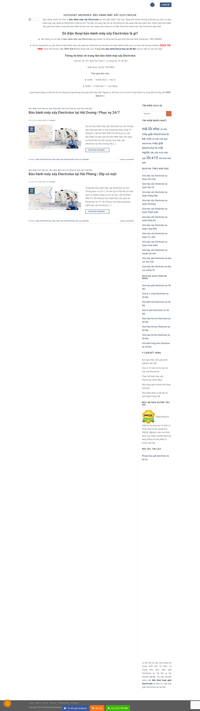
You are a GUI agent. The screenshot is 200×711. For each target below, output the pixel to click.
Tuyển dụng (63, 703)
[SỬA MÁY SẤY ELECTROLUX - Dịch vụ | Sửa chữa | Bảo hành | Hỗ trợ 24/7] (42, 5)
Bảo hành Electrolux (38, 108)
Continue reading (97, 150)
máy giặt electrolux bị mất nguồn (152, 148)
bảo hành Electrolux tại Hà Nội (121, 49)
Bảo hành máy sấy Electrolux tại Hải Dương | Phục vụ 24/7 (74, 112)
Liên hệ (53, 703)
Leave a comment (127, 159)
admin (52, 120)
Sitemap (74, 703)
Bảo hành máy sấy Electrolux (62, 108)
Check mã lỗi (124, 5)
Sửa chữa (65, 5)
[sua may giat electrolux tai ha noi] (157, 556)
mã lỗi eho (150, 129)
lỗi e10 (152, 157)
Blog (45, 703)
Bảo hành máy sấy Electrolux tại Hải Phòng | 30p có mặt (72, 174)
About (38, 703)
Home (31, 703)
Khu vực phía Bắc (84, 108)
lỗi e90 (163, 129)
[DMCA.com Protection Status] (148, 416)
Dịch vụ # (108, 5)
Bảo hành (79, 5)
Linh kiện (94, 5)
